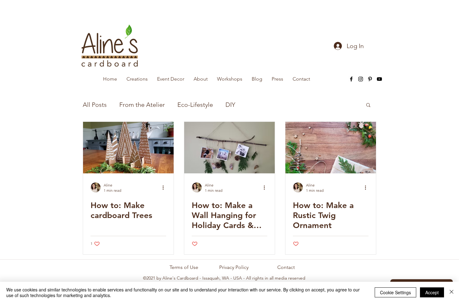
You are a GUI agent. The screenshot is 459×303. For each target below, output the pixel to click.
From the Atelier (142, 104)
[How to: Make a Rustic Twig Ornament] (330, 147)
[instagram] (361, 79)
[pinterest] (370, 79)
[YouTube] (379, 79)
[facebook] (351, 79)
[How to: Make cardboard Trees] (128, 147)
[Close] (451, 292)
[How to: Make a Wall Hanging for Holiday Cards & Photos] (229, 147)
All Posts (95, 104)
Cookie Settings (395, 292)
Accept (432, 292)
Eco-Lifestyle (195, 104)
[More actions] (165, 187)
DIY (230, 104)
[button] (368, 105)
